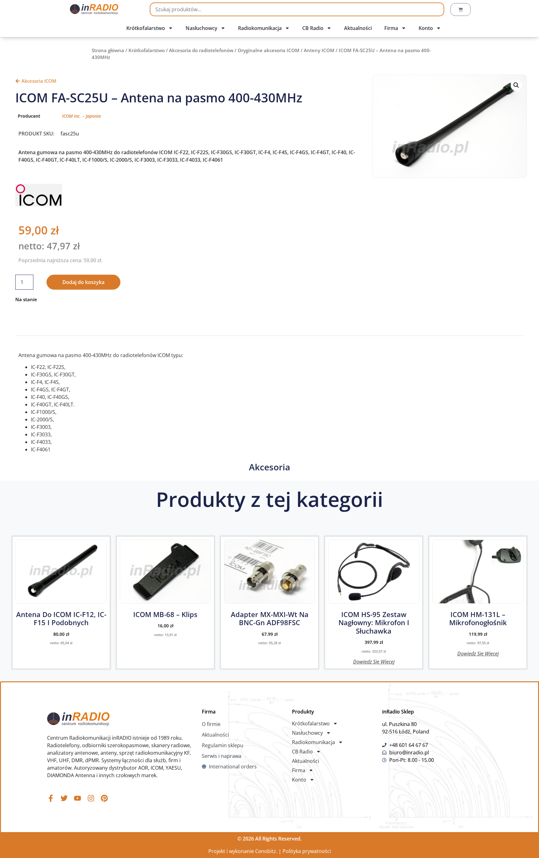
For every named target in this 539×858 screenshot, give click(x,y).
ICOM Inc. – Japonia (81, 116)
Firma (391, 28)
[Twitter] (64, 798)
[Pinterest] (104, 798)
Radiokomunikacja (260, 28)
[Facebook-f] (50, 798)
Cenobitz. (266, 851)
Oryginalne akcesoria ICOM (268, 50)
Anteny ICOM (319, 50)
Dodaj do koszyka (83, 282)
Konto (426, 28)
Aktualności (358, 28)
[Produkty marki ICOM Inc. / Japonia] (38, 204)
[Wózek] (460, 9)
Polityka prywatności (307, 851)
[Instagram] (91, 798)
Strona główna (108, 50)
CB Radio (312, 28)
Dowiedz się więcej (374, 661)
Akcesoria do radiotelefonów (201, 50)
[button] (516, 85)
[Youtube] (77, 798)
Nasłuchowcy (201, 28)
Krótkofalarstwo (145, 28)
